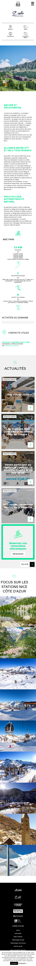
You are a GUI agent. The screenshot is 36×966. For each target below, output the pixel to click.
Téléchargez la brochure (18, 943)
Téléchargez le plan (18, 940)
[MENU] (32, 3)
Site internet (10, 36)
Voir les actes (18, 946)
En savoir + (22, 963)
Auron (18, 540)
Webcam (4, 5)
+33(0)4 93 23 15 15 (12, 345)
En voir (25, 564)
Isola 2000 (18, 544)
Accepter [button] (14, 963)
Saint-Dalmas (18, 936)
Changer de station (25, 37)
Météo (25, 29)
